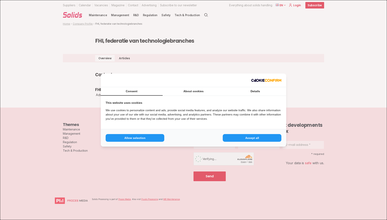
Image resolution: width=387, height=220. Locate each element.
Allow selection (135, 138)
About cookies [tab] (193, 91)
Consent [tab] (131, 91)
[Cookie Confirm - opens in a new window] (266, 80)
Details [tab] (255, 91)
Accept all (252, 138)
